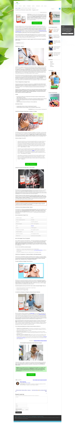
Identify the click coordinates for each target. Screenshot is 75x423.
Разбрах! (67, 33)
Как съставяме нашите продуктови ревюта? (40, 379)
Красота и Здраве (27, 382)
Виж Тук (32, 225)
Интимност (52, 66)
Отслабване (52, 63)
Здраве (51, 62)
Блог (30, 416)
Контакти (39, 416)
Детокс (51, 65)
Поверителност (34, 416)
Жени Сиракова (23, 381)
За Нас (42, 416)
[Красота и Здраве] (17, 4)
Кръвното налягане (42, 314)
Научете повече (68, 31)
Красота (51, 61)
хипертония (32, 313)
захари (33, 150)
